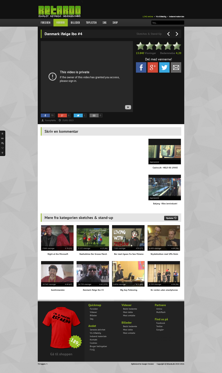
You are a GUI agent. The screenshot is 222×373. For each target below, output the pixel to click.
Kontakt (93, 339)
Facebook (160, 323)
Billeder (75, 22)
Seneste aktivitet (97, 329)
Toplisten (91, 22)
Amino (159, 308)
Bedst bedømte (130, 308)
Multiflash (161, 312)
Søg (105, 22)
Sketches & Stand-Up (149, 33)
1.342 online (148, 16)
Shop (115, 22)
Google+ (160, 329)
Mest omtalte (129, 315)
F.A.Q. (92, 349)
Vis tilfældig (161, 16)
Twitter (159, 326)
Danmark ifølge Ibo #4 (164, 337)
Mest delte (128, 312)
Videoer (60, 22)
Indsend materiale (176, 16)
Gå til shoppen (61, 354)
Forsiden (45, 22)
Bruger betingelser (98, 346)
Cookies (93, 343)
